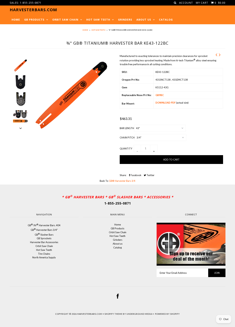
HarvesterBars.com (89, 314)
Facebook (135, 175)
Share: (123, 175)
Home (16, 19)
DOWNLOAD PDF (166, 102)
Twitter (150, 175)
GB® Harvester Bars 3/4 (122, 180)
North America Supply (44, 257)
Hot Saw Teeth (98, 19)
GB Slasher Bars (44, 234)
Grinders (125, 19)
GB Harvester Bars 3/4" (44, 229)
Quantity (126, 148)
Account (186, 2)
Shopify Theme (113, 314)
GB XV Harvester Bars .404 (44, 225)
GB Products (34, 19)
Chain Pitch (127, 137)
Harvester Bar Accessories (44, 242)
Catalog (166, 19)
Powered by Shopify (167, 314)
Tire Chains (44, 253)
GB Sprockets (44, 238)
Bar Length (127, 128)
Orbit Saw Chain (65, 19)
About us (143, 19)
